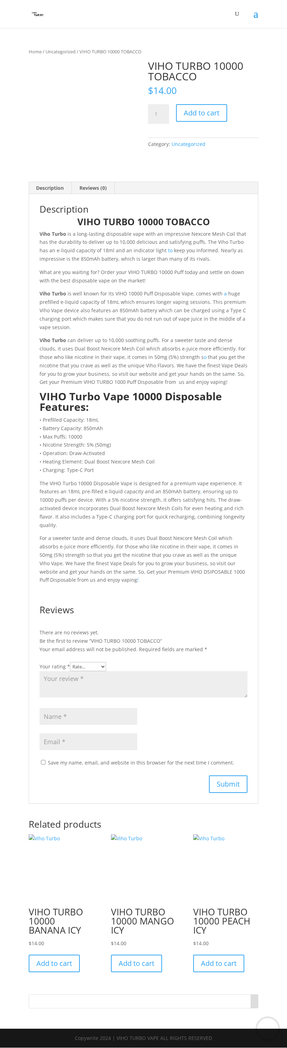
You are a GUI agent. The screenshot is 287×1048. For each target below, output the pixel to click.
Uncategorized (61, 51)
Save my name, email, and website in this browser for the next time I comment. (141, 762)
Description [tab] (50, 188)
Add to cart (201, 113)
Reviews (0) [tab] (93, 188)
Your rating (55, 666)
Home (35, 51)
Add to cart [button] (54, 963)
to (170, 250)
